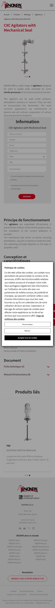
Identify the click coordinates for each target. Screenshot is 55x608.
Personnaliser (27, 324)
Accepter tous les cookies (27, 338)
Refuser (27, 331)
